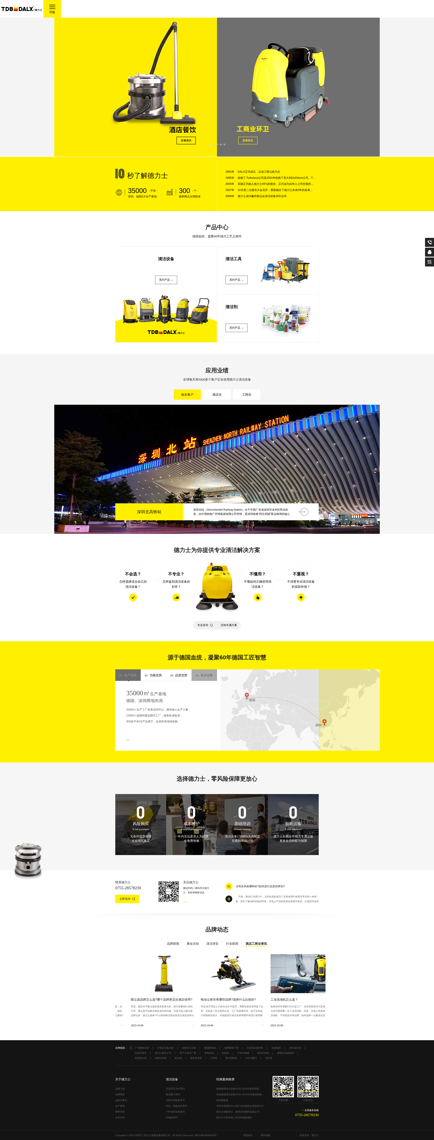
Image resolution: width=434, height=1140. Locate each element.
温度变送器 (196, 1058)
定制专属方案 (229, 625)
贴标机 (225, 1053)
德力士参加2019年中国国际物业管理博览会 (214, 999)
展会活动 (193, 943)
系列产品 (164, 279)
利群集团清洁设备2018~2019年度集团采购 (239, 1094)
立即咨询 (125, 898)
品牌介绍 (120, 1088)
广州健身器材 (142, 1047)
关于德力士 (123, 1079)
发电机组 (209, 1053)
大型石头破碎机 (255, 1047)
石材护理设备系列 (175, 1100)
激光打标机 (263, 1053)
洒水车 (268, 1058)
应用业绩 (217, 370)
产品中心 (217, 227)
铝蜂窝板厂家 (231, 1047)
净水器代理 (295, 1047)
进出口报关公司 (163, 1053)
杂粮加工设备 (189, 1047)
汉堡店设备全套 (165, 1047)
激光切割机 (231, 1058)
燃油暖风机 (210, 1047)
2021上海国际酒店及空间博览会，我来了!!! (284, 999)
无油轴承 (276, 1047)
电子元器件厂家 (188, 1053)
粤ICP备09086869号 (206, 1135)
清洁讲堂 (212, 943)
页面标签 (247, 1135)
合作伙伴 (120, 1117)
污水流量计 (251, 1058)
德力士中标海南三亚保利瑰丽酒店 (234, 1117)
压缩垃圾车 (141, 1053)
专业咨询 (202, 625)
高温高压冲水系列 (175, 1088)
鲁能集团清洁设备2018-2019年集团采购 (237, 1088)
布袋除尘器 (141, 1058)
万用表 (213, 1058)
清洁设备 (172, 1079)
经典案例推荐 (225, 1079)
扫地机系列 (172, 1117)
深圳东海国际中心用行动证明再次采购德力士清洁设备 (241, 1106)
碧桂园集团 (222, 1100)
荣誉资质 (120, 1111)
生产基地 (120, 1106)
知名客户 (187, 394)
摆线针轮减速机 (285, 1053)
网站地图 (265, 1135)
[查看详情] (387, 512)
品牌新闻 (173, 943)
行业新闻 (232, 943)
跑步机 (178, 1058)
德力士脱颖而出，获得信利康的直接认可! (238, 1111)
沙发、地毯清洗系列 (176, 1106)
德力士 (315, 1135)
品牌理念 (120, 1094)
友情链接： (121, 1047)
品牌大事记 (121, 1100)
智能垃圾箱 (161, 1058)
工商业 (246, 394)
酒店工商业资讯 (256, 943)
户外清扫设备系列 (175, 1111)
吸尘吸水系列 (173, 1094)
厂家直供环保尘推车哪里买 (252, 885)
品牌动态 (217, 929)
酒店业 (217, 394)
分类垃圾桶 (243, 1053)
